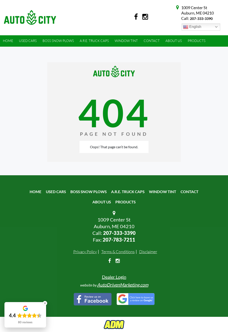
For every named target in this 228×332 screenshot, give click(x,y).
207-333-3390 (201, 18)
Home (35, 191)
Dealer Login (114, 277)
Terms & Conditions (118, 251)
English (194, 27)
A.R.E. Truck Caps (128, 191)
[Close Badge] (45, 303)
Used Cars (56, 191)
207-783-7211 (119, 240)
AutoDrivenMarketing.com (122, 284)
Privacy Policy (85, 251)
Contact (189, 191)
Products (125, 202)
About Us (101, 202)
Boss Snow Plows (88, 191)
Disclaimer (148, 251)
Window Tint (162, 191)
